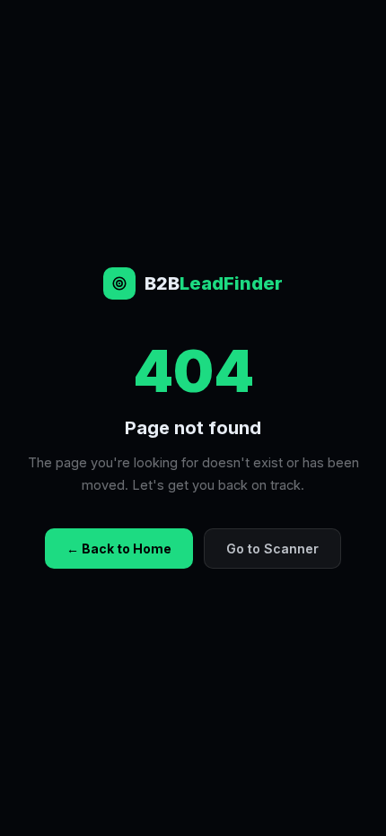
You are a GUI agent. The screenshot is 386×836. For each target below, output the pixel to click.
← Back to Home (118, 548)
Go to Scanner (272, 548)
